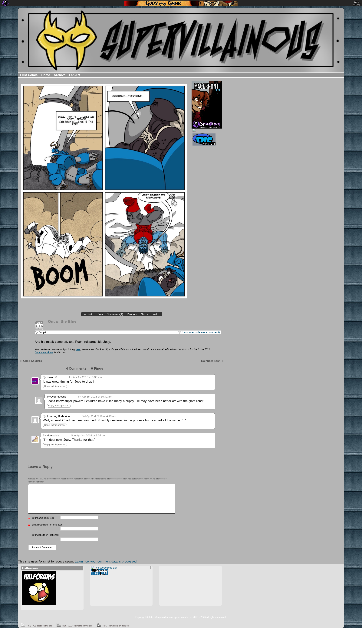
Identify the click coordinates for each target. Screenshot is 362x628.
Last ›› (156, 314)
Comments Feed (44, 352)
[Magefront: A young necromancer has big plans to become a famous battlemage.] (207, 101)
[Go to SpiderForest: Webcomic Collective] (207, 124)
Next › (144, 314)
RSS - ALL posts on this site (39, 626)
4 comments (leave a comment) (201, 332)
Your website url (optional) (45, 535)
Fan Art (74, 75)
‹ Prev (99, 314)
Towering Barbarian (58, 416)
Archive (59, 75)
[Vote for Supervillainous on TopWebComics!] (206, 139)
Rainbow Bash (210, 360)
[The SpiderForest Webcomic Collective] (5, 3)
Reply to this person (54, 386)
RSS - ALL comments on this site (77, 626)
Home (45, 75)
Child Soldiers (32, 360)
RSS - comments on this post (116, 626)
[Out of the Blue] (104, 191)
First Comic (29, 75)
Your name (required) (43, 518)
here (78, 349)
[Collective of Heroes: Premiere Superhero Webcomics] (206, 130)
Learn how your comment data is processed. (106, 561)
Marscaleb (53, 435)
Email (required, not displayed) (47, 524)
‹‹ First (88, 314)
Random (132, 314)
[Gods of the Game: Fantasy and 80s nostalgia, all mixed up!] (181, 3)
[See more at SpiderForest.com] (357, 3)
